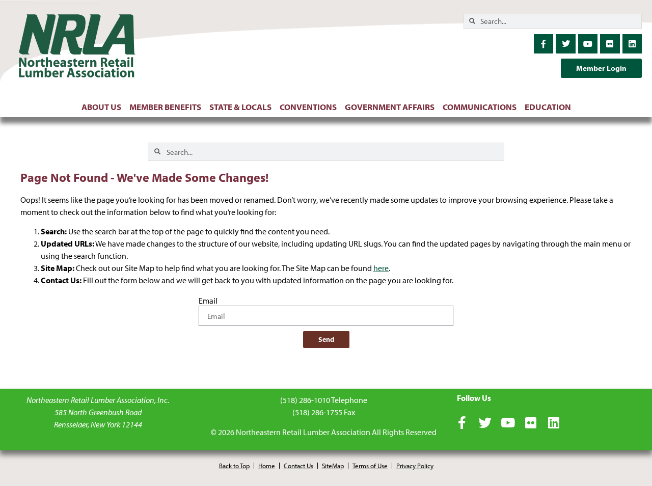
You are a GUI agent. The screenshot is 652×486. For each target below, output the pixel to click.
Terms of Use (370, 466)
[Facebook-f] (543, 43)
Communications (480, 106)
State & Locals (240, 106)
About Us (101, 106)
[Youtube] (587, 43)
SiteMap (333, 466)
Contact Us (298, 466)
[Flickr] (609, 43)
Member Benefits (165, 106)
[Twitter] (565, 43)
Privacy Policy (414, 466)
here (381, 268)
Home (266, 466)
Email (208, 301)
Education (548, 106)
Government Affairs (389, 106)
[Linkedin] (632, 43)
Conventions (308, 106)
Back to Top (234, 466)
